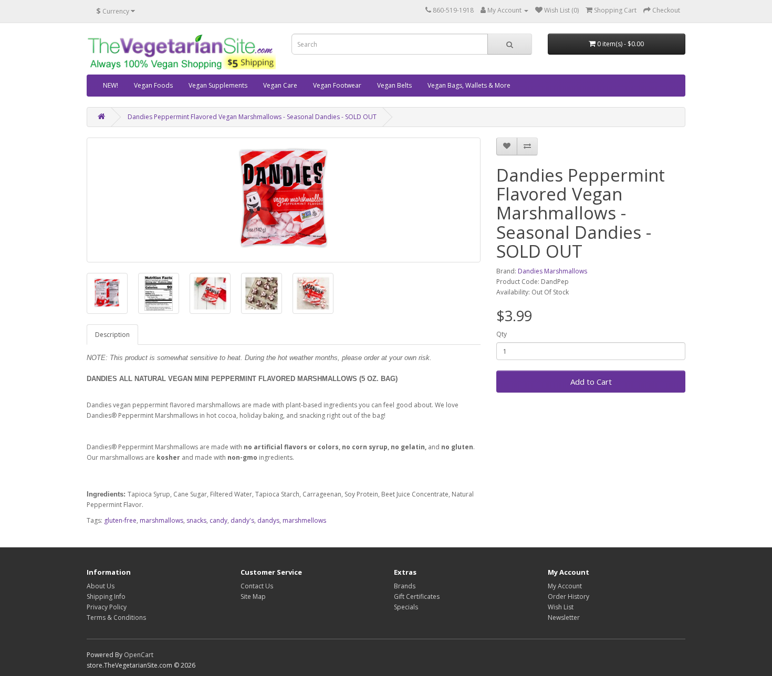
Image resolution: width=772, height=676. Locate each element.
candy (218, 520)
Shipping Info (106, 596)
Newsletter (564, 617)
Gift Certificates (417, 596)
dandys (268, 520)
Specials (406, 607)
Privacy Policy (107, 607)
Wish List (560, 607)
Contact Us (257, 586)
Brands (404, 586)
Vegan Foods (153, 85)
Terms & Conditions (116, 617)
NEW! (110, 85)
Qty (501, 334)
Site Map (253, 596)
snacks (196, 520)
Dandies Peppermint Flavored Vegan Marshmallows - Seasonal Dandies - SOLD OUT (252, 116)
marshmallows (161, 520)
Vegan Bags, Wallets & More (468, 85)
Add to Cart (591, 381)
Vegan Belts (394, 85)
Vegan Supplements (218, 85)
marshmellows (304, 520)
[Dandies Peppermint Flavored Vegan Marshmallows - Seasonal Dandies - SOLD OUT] (284, 200)
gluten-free (120, 520)
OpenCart (138, 654)
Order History (568, 596)
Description (112, 334)
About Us (100, 586)
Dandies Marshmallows (552, 271)
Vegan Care (280, 85)
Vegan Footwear (337, 85)
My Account (565, 586)
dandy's (242, 520)
